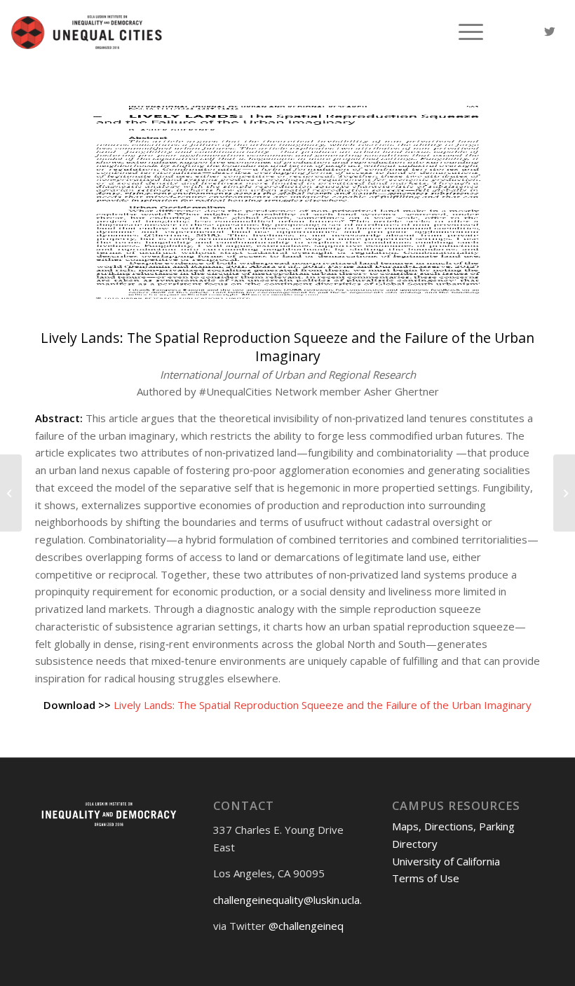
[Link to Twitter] (549, 31)
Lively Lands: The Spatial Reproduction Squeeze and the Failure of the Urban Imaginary (323, 705)
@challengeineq (306, 926)
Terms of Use (425, 878)
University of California (446, 861)
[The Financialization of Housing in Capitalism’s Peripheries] (11, 493)
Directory (415, 844)
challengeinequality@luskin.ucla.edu (296, 900)
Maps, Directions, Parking (453, 826)
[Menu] (464, 31)
